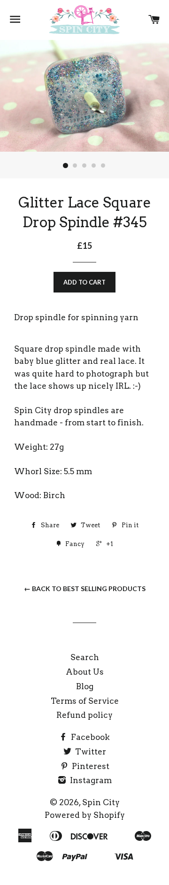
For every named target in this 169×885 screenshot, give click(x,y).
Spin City (101, 802)
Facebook (89, 737)
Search (84, 657)
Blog (84, 686)
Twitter (89, 751)
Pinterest (89, 766)
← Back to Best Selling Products (85, 589)
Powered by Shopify (85, 815)
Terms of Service (85, 701)
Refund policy (84, 715)
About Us (85, 672)
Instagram (90, 780)
